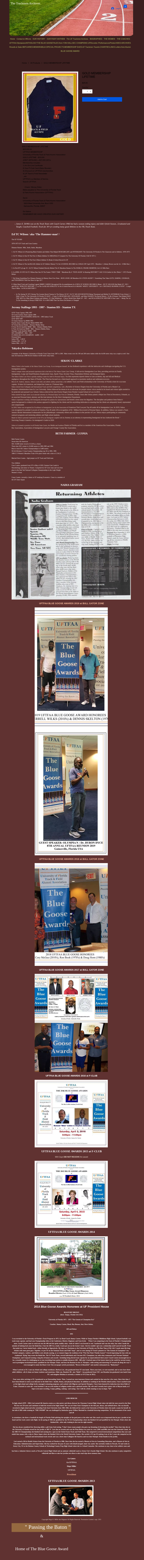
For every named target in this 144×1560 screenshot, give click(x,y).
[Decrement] (83, 91)
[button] (125, 5)
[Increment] (90, 91)
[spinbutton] (87, 91)
